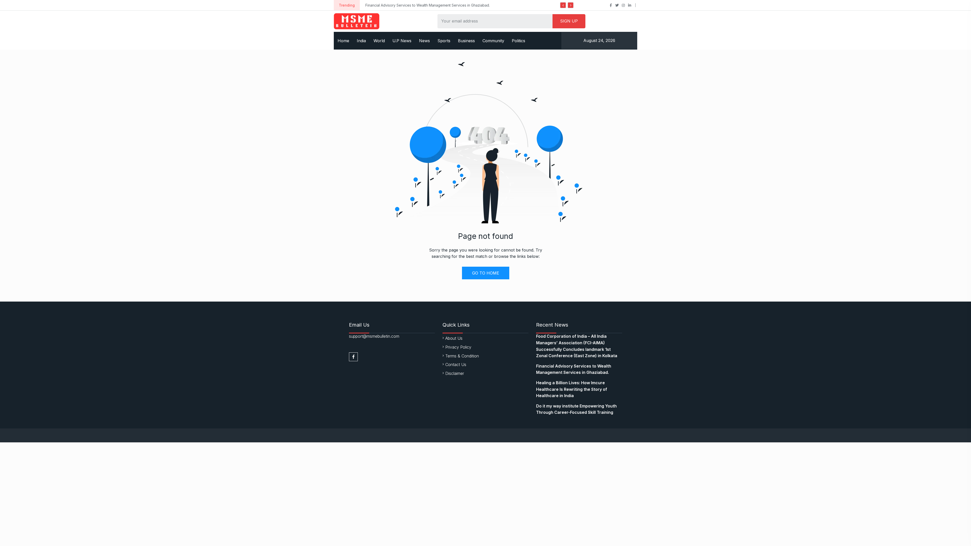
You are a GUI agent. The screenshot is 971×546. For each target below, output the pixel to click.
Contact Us (455, 364)
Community (493, 40)
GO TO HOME (485, 273)
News (424, 40)
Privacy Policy (458, 347)
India (361, 40)
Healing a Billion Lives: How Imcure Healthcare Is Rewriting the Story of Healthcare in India (571, 389)
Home (343, 40)
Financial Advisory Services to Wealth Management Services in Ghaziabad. (427, 5)
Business (466, 40)
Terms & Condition (462, 355)
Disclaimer (454, 373)
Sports (443, 40)
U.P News (401, 40)
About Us (453, 338)
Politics (518, 40)
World (379, 40)
